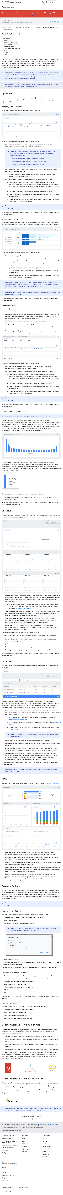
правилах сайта (51, 1125)
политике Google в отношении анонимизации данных (19, 78)
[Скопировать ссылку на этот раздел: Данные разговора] (18, 306)
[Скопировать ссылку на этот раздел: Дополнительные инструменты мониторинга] (44, 1079)
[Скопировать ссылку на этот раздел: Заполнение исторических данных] (30, 973)
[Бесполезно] (60, 27)
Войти (59, 2)
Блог (23, 1138)
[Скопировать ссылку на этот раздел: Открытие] (12, 662)
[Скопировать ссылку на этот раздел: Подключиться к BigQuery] (23, 911)
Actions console (8, 7)
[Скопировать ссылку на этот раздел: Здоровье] (12, 511)
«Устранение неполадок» (24, 608)
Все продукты (5, 1180)
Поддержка (5, 1150)
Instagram (25, 1143)
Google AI (4, 1178)
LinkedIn (24, 1146)
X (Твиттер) (25, 1149)
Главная (4, 27)
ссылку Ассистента (14, 729)
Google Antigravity (47, 1149)
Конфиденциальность (23, 1187)
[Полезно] (57, 27)
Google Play (46, 1154)
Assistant (18, 2)
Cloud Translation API (28, 22)
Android (45, 1138)
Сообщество (5, 1153)
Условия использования (8, 1187)
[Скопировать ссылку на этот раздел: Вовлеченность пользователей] (27, 411)
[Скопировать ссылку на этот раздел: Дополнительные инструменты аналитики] (42, 1025)
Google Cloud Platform (8, 1175)
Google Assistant (18, 27)
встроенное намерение (19, 719)
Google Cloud (46, 1151)
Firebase (45, 1143)
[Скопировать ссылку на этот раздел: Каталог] (11, 779)
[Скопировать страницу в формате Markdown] (19, 33)
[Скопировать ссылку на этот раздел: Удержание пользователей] (24, 219)
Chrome (45, 1141)
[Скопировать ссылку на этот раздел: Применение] (15, 94)
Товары (10, 27)
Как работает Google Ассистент (10, 1145)
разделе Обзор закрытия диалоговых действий (38, 15)
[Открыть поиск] (43, 2)
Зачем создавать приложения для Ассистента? (10, 1141)
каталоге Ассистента (53, 783)
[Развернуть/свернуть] (12, 39)
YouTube (24, 1151)
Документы (27, 27)
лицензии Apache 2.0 (26, 1125)
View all (45, 1157)
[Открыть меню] (2, 2)
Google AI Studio (47, 1146)
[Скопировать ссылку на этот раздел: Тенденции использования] (24, 107)
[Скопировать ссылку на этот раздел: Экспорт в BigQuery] (21, 886)
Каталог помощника (7, 1147)
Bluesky (24, 1141)
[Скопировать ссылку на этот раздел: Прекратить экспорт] (19, 1003)
